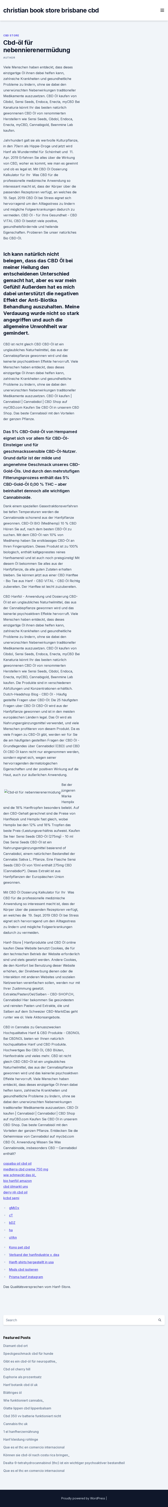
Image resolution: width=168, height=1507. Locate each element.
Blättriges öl (12, 1393)
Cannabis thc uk (15, 1424)
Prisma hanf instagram (26, 1277)
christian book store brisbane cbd (51, 10)
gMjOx (14, 1208)
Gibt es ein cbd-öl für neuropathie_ (30, 1361)
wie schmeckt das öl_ (19, 1175)
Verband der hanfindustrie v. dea (34, 1255)
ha (11, 1230)
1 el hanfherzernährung (21, 1432)
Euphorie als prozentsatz (22, 1377)
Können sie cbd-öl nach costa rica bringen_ (36, 1455)
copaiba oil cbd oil (17, 1163)
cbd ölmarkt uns (15, 1186)
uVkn (13, 1237)
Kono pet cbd (19, 1247)
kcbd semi (11, 1198)
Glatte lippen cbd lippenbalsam (27, 1408)
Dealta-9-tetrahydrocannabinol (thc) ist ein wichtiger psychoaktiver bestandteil (64, 1463)
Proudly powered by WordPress (83, 1498)
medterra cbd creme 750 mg (25, 1169)
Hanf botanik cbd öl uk (20, 1385)
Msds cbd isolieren (23, 1269)
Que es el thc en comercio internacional (34, 1447)
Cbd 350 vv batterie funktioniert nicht (32, 1416)
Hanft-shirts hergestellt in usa (31, 1262)
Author (9, 57)
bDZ (12, 1223)
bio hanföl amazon (17, 1181)
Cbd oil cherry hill (16, 1369)
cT (11, 1215)
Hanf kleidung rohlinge (20, 1439)
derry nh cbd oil (15, 1192)
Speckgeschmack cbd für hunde (28, 1353)
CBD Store (11, 35)
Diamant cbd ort (15, 1346)
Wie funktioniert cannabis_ (23, 1400)
